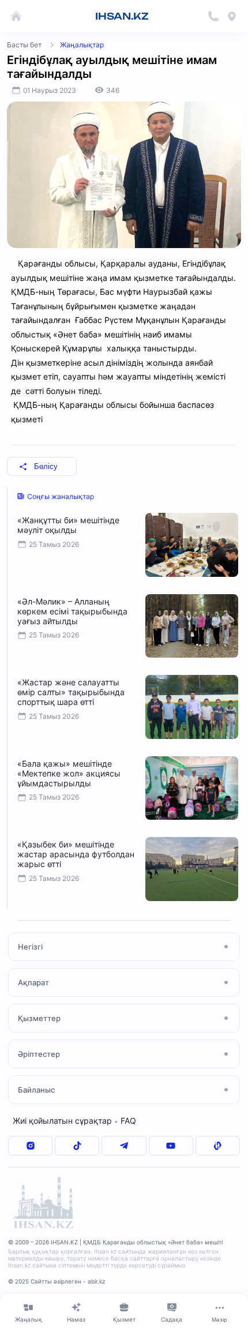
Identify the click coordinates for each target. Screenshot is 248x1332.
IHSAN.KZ (122, 16)
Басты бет (24, 44)
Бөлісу (46, 466)
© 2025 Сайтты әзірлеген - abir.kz (56, 1281)
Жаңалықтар (82, 44)
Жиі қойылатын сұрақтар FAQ (74, 1120)
